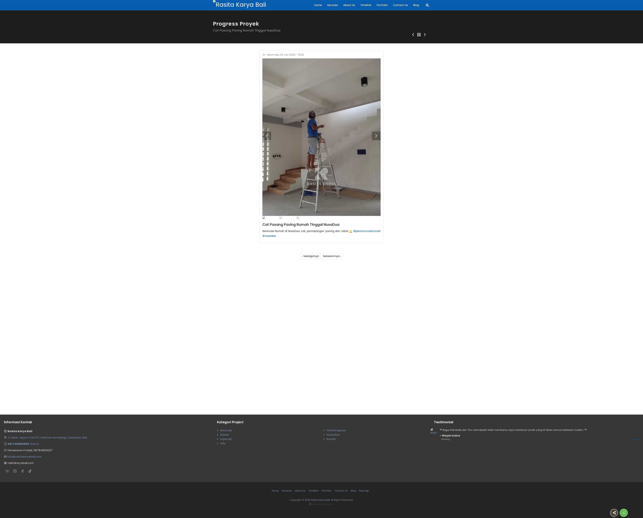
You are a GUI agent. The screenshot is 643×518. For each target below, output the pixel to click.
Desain (224, 435)
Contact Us (400, 5)
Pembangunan (336, 430)
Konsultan (333, 435)
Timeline (365, 5)
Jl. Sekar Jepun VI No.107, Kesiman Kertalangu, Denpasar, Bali (47, 438)
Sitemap (364, 490)
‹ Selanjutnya (310, 256)
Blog (416, 5)
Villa (222, 443)
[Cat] (321, 137)
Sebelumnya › (332, 256)
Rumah (331, 439)
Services (332, 5)
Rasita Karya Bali (320, 500)
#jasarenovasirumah (367, 231)
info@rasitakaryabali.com (24, 457)
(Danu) (23, 444)
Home (318, 5)
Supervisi (226, 439)
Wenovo (329, 504)
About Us (349, 5)
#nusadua (269, 236)
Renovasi (226, 430)
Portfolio (382, 5)
